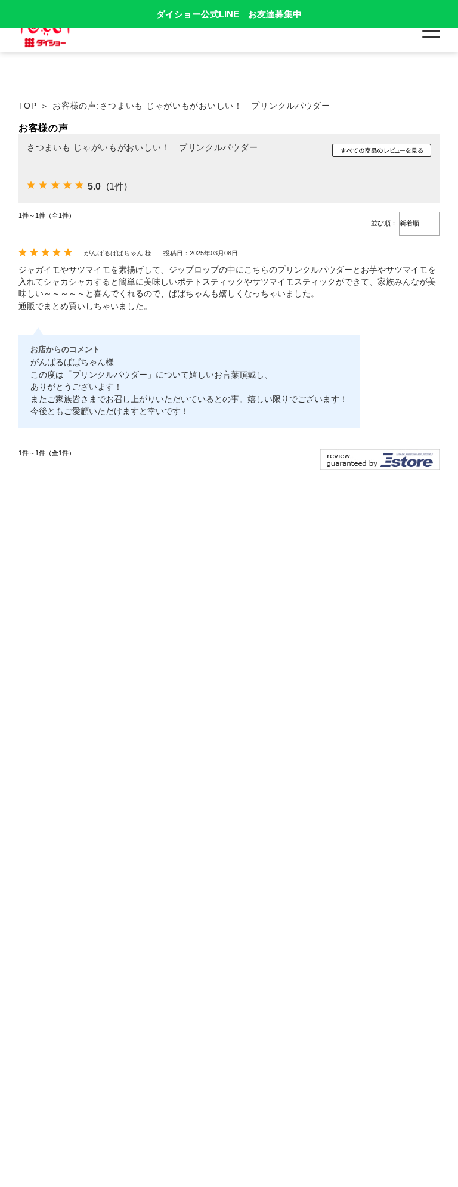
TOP (27, 105)
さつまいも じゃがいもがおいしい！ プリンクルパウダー (142, 147)
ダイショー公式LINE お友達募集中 (229, 14)
